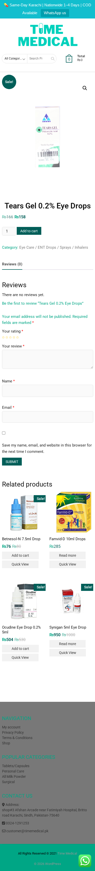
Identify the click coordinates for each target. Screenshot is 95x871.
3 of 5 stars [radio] (10, 337)
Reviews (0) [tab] (12, 264)
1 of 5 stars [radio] (3, 337)
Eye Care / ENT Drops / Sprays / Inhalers (53, 247)
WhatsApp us (55, 13)
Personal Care (13, 771)
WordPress (53, 864)
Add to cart (29, 231)
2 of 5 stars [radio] (7, 337)
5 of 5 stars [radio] (17, 337)
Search (51, 58)
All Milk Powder (14, 777)
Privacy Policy (13, 732)
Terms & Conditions (17, 738)
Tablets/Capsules (15, 766)
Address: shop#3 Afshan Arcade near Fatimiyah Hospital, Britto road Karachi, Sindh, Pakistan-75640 (44, 810)
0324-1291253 (17, 823)
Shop (6, 743)
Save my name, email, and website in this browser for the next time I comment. (47, 448)
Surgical (8, 782)
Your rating (12, 331)
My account (11, 727)
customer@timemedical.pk (27, 831)
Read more (67, 555)
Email (8, 407)
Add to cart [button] (20, 555)
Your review (13, 346)
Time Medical (67, 853)
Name (8, 381)
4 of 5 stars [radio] (14, 337)
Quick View (20, 564)
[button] (84, 88)
